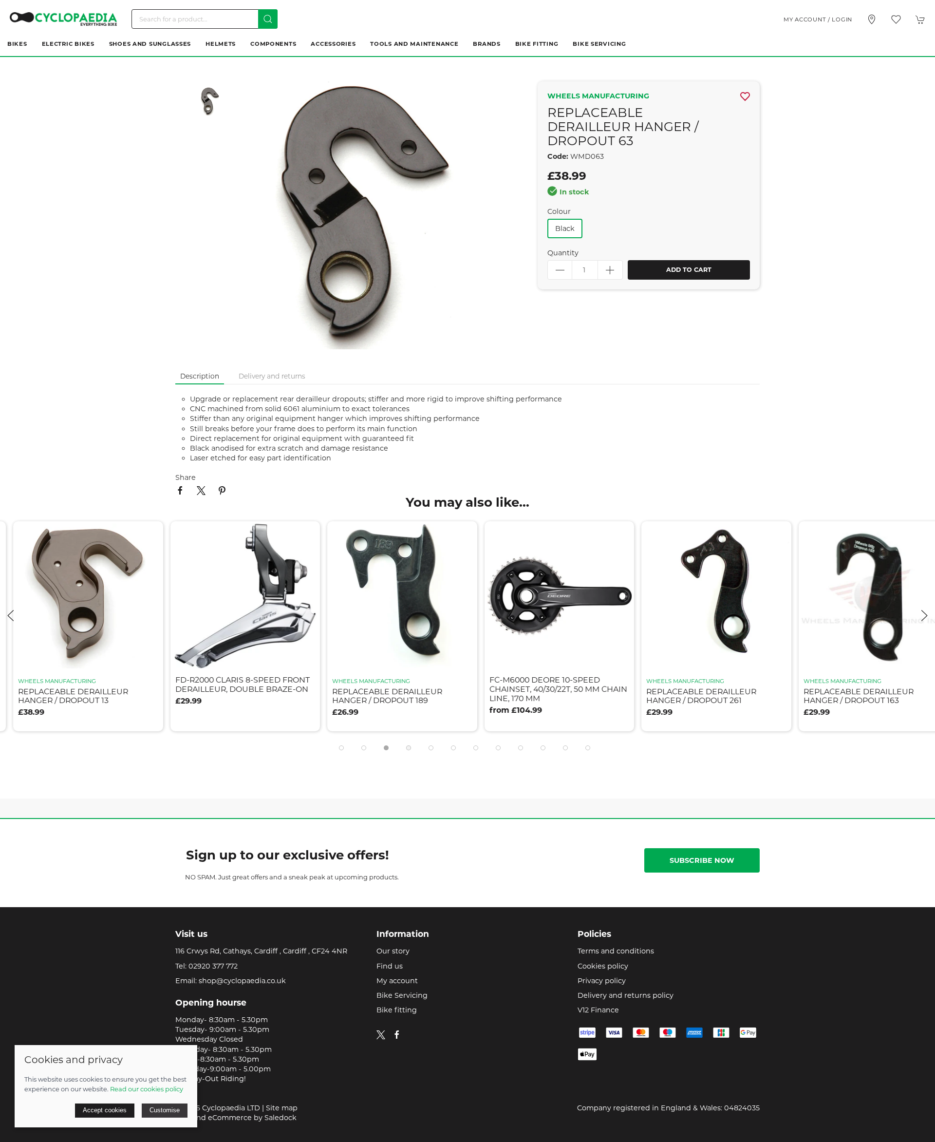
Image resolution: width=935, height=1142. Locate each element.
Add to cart (688, 269)
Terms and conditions (616, 951)
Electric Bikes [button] (68, 43)
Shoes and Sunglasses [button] (150, 43)
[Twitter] (380, 1034)
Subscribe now (702, 860)
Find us (389, 966)
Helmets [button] (221, 43)
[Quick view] (57, 655)
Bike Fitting (537, 43)
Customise (165, 1110)
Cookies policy (603, 966)
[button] (896, 19)
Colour (559, 211)
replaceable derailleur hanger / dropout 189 (296, 696)
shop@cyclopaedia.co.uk (242, 980)
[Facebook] (397, 1035)
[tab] (341, 747)
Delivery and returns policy (625, 995)
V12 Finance (598, 1010)
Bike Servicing (599, 43)
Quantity (563, 252)
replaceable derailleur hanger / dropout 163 (766, 696)
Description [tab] (199, 376)
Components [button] (273, 43)
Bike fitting (396, 1010)
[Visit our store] (872, 19)
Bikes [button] (17, 43)
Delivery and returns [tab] (272, 376)
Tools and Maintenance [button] (414, 43)
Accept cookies (105, 1110)
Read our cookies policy (146, 1089)
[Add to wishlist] (57, 534)
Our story (393, 951)
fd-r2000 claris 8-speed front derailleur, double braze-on (150, 685)
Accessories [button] (333, 43)
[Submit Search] (268, 19)
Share (185, 477)
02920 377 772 (213, 966)
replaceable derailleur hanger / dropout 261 (610, 696)
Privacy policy (602, 980)
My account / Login (818, 19)
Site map (282, 1108)
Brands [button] (486, 43)
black (565, 228)
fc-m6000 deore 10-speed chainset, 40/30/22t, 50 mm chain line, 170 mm (466, 689)
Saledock (280, 1117)
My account (397, 980)
